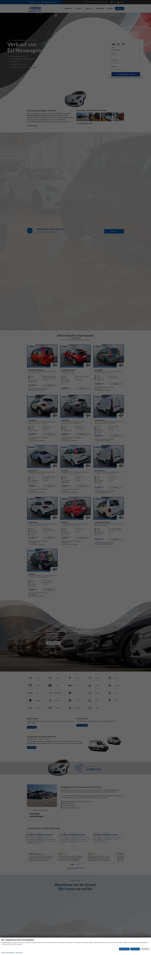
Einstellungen (145, 949)
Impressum (19, 953)
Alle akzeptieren (124, 949)
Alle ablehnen (135, 949)
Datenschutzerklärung (8, 953)
